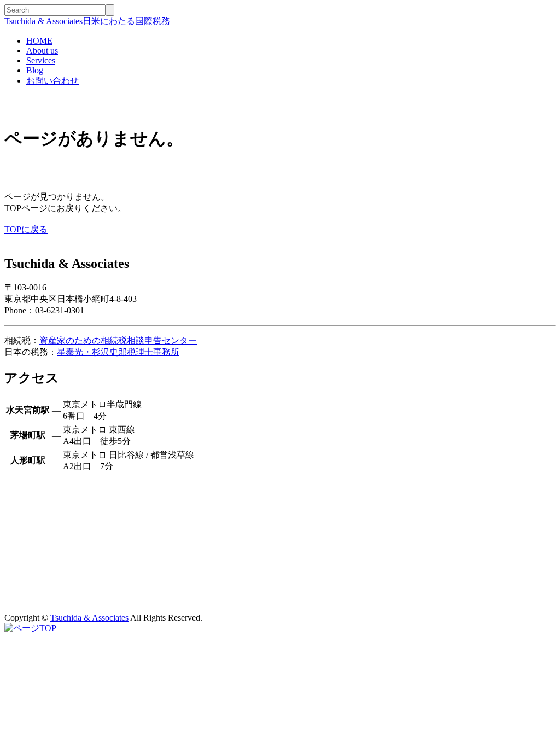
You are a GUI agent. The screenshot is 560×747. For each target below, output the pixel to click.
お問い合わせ (52, 80)
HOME (39, 40)
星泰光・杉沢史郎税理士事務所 (118, 352)
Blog (34, 70)
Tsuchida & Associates (89, 617)
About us (42, 50)
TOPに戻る (26, 229)
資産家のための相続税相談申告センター (118, 340)
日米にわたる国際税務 (87, 21)
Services (40, 60)
